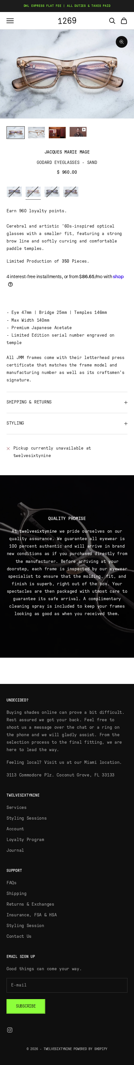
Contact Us (19, 936)
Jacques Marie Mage (67, 152)
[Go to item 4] (78, 131)
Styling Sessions (27, 818)
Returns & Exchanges (30, 904)
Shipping (17, 893)
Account (15, 829)
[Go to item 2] (36, 132)
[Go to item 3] (57, 132)
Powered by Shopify (90, 1049)
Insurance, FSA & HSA (32, 915)
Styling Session (25, 925)
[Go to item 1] (16, 132)
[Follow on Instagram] (10, 1030)
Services (17, 807)
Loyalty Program (25, 839)
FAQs (12, 883)
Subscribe (26, 1006)
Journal (15, 850)
